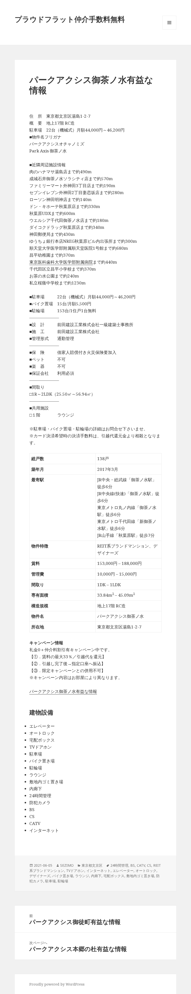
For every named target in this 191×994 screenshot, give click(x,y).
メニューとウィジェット (169, 29)
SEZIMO (67, 865)
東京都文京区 (92, 865)
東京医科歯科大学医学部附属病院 (61, 262)
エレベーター (123, 870)
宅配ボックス (113, 875)
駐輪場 (63, 881)
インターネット (98, 870)
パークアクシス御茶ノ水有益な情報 (63, 691)
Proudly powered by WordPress (57, 984)
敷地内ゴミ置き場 (140, 875)
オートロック (146, 870)
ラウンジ (82, 875)
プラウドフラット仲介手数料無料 (70, 19)
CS (149, 865)
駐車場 (50, 881)
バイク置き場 (62, 875)
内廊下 (96, 875)
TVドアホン (75, 870)
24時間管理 (119, 865)
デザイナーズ (39, 875)
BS (132, 865)
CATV (141, 865)
